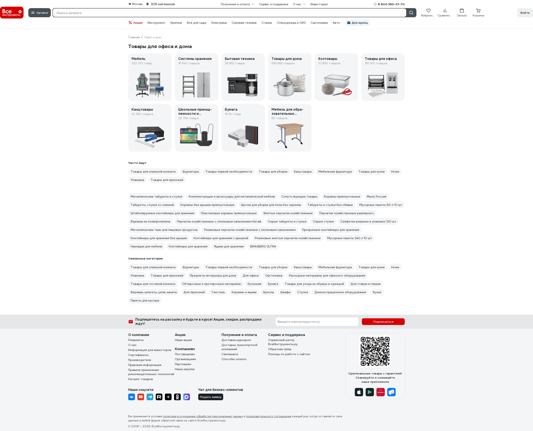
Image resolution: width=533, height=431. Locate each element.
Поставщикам (185, 354)
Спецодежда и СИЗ (291, 23)
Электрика (219, 23)
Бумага (231, 109)
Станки (267, 23)
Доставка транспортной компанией (239, 347)
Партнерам (183, 364)
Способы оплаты (234, 359)
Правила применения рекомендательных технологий (151, 372)
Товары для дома (286, 59)
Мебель (138, 59)
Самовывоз (230, 354)
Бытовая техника (240, 59)
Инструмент (157, 23)
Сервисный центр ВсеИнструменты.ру (283, 342)
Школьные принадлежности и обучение (195, 111)
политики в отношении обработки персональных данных (203, 416)
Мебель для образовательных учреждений (287, 111)
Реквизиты (136, 340)
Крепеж (176, 23)
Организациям (185, 359)
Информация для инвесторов (149, 350)
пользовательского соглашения (268, 416)
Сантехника (319, 23)
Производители (139, 360)
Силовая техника (244, 23)
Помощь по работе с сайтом (289, 354)
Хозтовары (327, 59)
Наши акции (183, 340)
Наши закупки (184, 369)
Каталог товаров (140, 379)
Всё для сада (196, 23)
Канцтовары (142, 109)
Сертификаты (138, 355)
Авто (336, 23)
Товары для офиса (381, 59)
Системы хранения (195, 59)
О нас (132, 345)
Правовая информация (144, 365)
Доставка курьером (236, 340)
